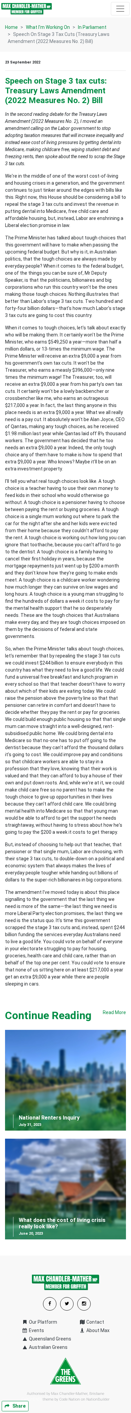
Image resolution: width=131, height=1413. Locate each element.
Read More (114, 1012)
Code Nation (69, 1399)
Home (11, 27)
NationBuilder (98, 1399)
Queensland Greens (49, 1338)
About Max (97, 1330)
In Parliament (92, 27)
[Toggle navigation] (120, 8)
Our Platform (42, 1322)
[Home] (26, 8)
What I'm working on (48, 27)
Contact (94, 1322)
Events (36, 1330)
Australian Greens (48, 1347)
